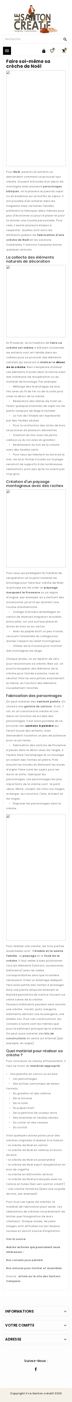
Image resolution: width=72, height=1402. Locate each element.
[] (64, 39)
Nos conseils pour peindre (24, 1260)
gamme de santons (38, 706)
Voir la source (16, 1239)
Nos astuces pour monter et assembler (34, 1268)
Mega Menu (7, 51)
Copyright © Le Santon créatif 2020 (36, 1393)
